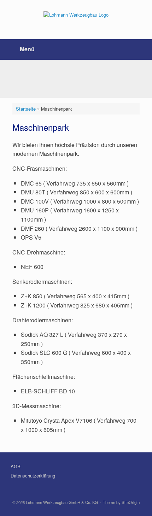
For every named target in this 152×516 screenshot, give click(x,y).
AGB (16, 466)
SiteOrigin (131, 502)
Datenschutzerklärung (33, 475)
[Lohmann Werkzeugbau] (76, 14)
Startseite (26, 108)
